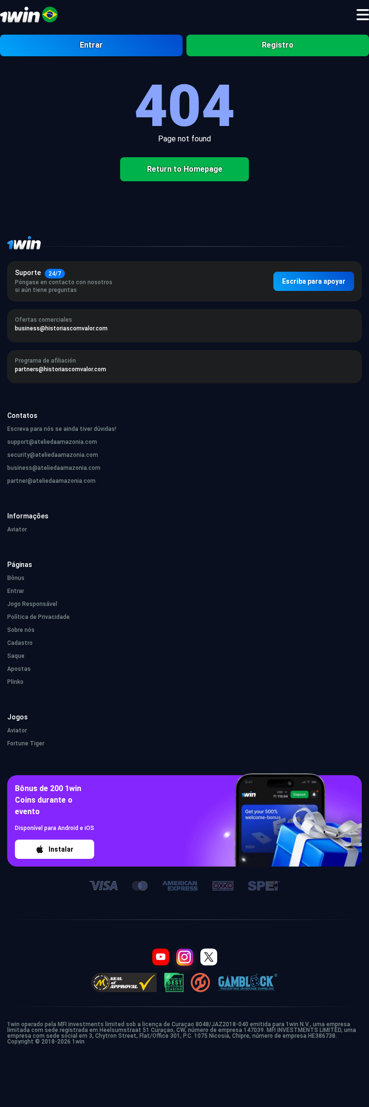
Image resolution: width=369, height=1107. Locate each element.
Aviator (17, 529)
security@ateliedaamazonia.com (52, 455)
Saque (16, 656)
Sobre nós (21, 630)
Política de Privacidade (38, 617)
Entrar (91, 45)
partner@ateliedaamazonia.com (51, 481)
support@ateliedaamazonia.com (52, 442)
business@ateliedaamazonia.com (53, 468)
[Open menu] (363, 15)
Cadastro (20, 643)
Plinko (15, 682)
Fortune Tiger (25, 743)
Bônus (16, 578)
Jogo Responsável (32, 604)
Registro (278, 45)
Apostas (19, 669)
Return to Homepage (184, 169)
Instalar (61, 849)
